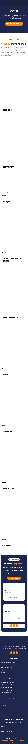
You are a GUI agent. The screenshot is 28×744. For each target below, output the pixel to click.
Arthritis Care (10, 317)
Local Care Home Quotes (11, 259)
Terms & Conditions (14, 740)
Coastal (6, 545)
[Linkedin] (14, 625)
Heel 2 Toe (8, 488)
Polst (5, 374)
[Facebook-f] (11, 625)
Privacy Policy (5, 740)
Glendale (7, 109)
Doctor (14, 10)
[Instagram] (17, 625)
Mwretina (7, 431)
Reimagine (8, 166)
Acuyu (6, 201)
